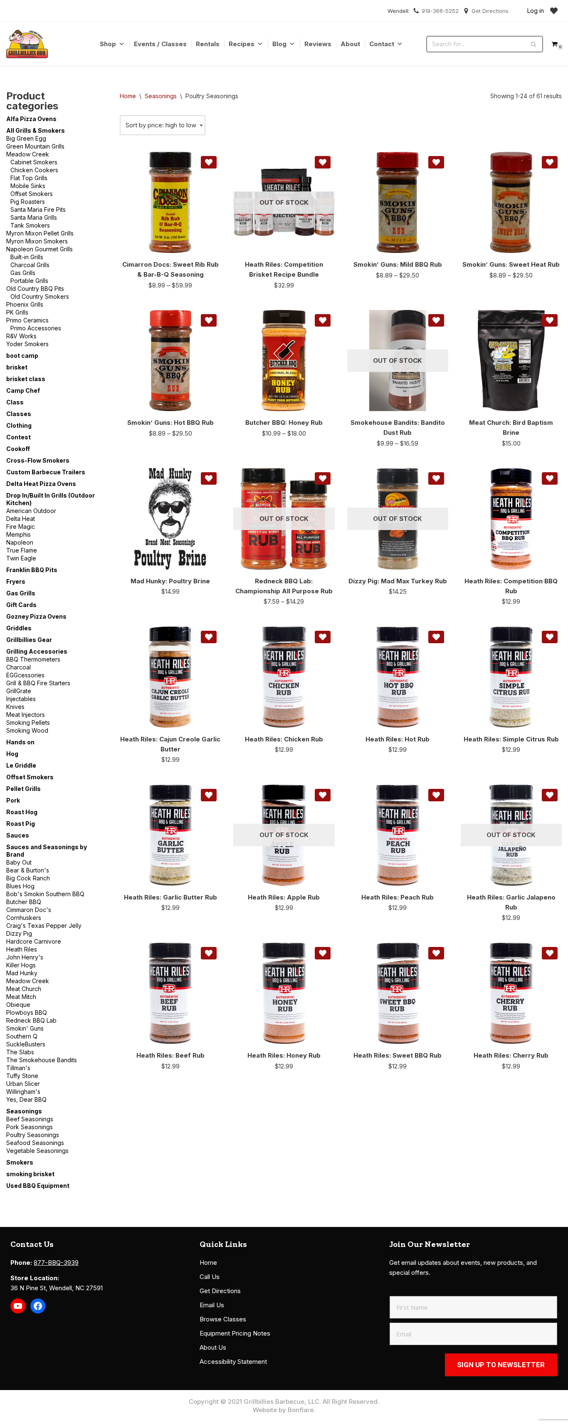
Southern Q (21, 1036)
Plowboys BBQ (26, 1012)
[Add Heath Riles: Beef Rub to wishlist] (209, 953)
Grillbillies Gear (29, 639)
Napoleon (19, 542)
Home (128, 95)
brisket (16, 367)
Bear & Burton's (27, 870)
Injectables (21, 698)
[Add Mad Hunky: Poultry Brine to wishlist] (209, 478)
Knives (15, 706)
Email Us (212, 1305)
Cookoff (18, 448)
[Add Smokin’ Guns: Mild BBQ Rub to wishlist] (436, 162)
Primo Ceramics (27, 320)
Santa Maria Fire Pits (38, 209)
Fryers (15, 581)
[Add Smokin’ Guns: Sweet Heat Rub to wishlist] (550, 162)
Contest (18, 437)
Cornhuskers (23, 917)
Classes (18, 413)
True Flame (21, 550)
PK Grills (17, 312)
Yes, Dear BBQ (26, 1099)
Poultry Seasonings (32, 1134)
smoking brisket (30, 1173)
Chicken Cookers (34, 169)
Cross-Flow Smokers (37, 460)
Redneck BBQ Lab (31, 1020)
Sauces (17, 835)
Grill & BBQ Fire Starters (38, 682)
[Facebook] (37, 1306)
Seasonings (24, 1111)
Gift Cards (21, 604)
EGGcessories (25, 675)
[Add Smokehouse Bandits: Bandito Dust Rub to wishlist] (436, 320)
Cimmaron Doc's (28, 909)
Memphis (18, 534)
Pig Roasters (27, 201)
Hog (12, 753)
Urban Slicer (23, 1083)
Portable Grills (29, 280)
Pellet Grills (23, 788)
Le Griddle (21, 765)
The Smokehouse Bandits (41, 1059)
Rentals (208, 44)
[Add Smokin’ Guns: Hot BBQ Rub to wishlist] (209, 320)
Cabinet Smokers (33, 162)
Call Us (210, 1277)
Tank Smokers (30, 225)
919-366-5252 (440, 10)
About (350, 44)
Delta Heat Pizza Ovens (41, 483)
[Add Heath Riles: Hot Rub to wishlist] (436, 637)
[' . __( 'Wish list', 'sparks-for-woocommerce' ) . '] (554, 11)
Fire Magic (20, 526)
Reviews (317, 44)
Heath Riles (21, 949)
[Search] (533, 44)
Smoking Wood (27, 730)
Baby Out (19, 862)
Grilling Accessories (36, 651)
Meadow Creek (27, 154)
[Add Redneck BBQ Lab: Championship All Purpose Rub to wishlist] (323, 478)
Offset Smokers (31, 193)
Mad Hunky (21, 972)
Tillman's (18, 1067)
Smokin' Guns (25, 1028)
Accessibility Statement (233, 1362)
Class (15, 402)
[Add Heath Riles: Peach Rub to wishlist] (436, 795)
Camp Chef (23, 390)
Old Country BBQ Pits (35, 288)
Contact (381, 44)
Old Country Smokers (39, 296)
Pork (13, 800)
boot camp (22, 355)
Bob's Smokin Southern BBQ (45, 893)
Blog (279, 44)
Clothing (19, 425)
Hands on (20, 742)
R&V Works (21, 336)
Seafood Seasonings (35, 1142)
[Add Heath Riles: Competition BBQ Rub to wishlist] (550, 478)
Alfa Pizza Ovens (31, 118)
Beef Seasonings (29, 1119)
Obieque (18, 1004)
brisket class (25, 378)
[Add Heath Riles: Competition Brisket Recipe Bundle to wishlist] (323, 162)
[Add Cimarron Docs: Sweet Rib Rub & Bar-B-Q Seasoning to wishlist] (209, 162)
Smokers (19, 1162)
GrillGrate (18, 690)
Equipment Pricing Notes (235, 1333)
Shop (108, 44)
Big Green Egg (26, 138)
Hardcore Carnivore (33, 941)
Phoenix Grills (24, 304)
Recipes (241, 44)
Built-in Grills (26, 256)
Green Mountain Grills (35, 146)
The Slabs (20, 1052)
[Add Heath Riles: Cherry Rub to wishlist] (550, 953)
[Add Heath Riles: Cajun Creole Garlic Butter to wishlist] (209, 637)
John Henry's (24, 957)
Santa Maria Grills (33, 217)
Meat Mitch (21, 996)
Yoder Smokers (27, 343)
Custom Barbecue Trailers (45, 472)
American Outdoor (31, 510)
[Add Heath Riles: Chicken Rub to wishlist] (323, 637)
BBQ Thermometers (33, 659)
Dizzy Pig (19, 933)
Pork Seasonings (29, 1126)
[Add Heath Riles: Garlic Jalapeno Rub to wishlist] (550, 795)
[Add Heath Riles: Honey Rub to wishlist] (323, 953)
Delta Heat (20, 518)
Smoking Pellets (28, 722)
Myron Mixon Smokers (37, 241)
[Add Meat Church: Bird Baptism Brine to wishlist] (550, 320)
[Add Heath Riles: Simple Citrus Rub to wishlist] (550, 637)
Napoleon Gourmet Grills (39, 249)
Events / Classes (160, 44)
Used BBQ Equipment (37, 1185)
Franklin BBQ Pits (31, 569)
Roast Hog (21, 811)
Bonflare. (301, 1410)
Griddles (19, 628)
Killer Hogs (21, 965)
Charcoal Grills (29, 264)
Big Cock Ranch (28, 878)
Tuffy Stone (22, 1075)
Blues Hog (20, 886)
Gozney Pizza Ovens (36, 616)
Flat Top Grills (28, 177)
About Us (213, 1347)
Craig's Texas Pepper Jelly (43, 925)
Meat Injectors (25, 714)
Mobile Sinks (27, 185)
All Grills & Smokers (35, 130)
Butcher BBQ (23, 901)
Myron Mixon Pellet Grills (40, 233)
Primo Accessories (35, 328)
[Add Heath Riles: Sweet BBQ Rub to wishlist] (436, 953)
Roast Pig (20, 823)
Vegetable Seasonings (37, 1150)
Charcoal (18, 667)
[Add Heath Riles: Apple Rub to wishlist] (323, 795)
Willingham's (23, 1091)
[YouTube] (17, 1306)
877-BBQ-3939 (56, 1262)
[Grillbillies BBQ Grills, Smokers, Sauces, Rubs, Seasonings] (27, 44)
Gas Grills (22, 272)
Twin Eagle (21, 558)
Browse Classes (223, 1319)
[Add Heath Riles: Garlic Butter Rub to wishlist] (209, 795)
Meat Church (23, 988)
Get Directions (490, 10)
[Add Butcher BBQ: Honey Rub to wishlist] (323, 320)
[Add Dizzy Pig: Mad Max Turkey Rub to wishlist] (436, 478)
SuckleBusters (25, 1044)
